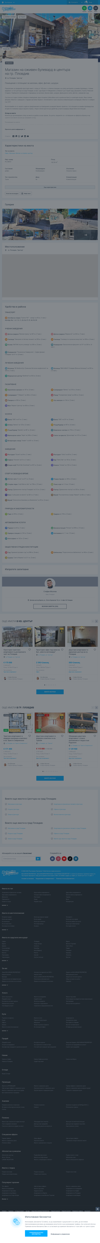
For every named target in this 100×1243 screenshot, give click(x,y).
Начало (4, 1211)
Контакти (87, 1211)
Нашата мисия (55, 1211)
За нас (28, 1211)
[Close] (98, 1209)
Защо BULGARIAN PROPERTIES (40, 1211)
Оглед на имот (19, 1211)
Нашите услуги (66, 1211)
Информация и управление (60, 1234)
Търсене (10, 1211)
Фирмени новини (77, 1211)
